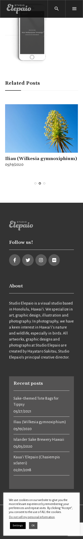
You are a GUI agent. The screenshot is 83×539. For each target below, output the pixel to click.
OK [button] (33, 525)
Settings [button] (18, 525)
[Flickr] (54, 260)
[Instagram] (41, 260)
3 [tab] (44, 188)
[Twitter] (27, 260)
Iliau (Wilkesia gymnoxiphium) (41, 159)
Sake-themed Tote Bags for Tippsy (36, 401)
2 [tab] (40, 188)
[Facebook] (14, 260)
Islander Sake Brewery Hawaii (39, 439)
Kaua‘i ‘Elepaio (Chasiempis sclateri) (37, 460)
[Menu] (74, 9)
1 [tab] (35, 188)
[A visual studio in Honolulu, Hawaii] (19, 9)
